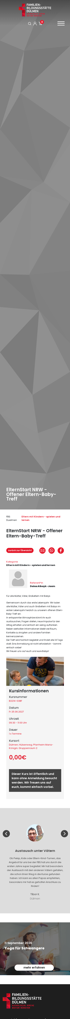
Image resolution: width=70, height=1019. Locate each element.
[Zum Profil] (35, 23)
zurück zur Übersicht (20, 550)
